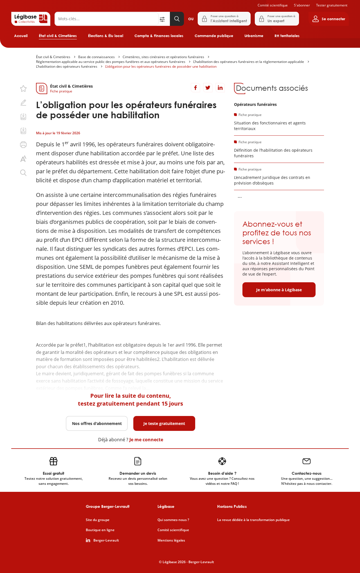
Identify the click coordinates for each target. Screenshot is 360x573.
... (240, 195)
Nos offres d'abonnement (97, 423)
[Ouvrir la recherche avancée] (164, 19)
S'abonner (302, 5)
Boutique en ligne (100, 530)
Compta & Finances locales (158, 35)
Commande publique (214, 35)
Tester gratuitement (331, 5)
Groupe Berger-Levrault (107, 506)
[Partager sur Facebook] (195, 87)
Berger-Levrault (106, 540)
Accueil (21, 35)
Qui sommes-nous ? (173, 520)
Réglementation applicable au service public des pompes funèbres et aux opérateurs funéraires (110, 61)
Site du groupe (97, 520)
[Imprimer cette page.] (23, 144)
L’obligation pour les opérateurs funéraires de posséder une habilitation (161, 66)
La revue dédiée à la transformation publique (253, 520)
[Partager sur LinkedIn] (220, 87)
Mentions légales (171, 540)
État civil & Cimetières (58, 35)
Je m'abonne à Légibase (279, 289)
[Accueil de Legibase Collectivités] (30, 19)
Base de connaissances (96, 56)
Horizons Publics (232, 506)
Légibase (166, 506)
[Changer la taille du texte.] (23, 158)
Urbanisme (253, 35)
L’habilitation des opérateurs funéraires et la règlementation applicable (248, 61)
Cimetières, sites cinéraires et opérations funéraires (163, 56)
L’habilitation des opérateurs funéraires (66, 66)
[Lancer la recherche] (177, 19)
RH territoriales (287, 35)
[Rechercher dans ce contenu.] (23, 172)
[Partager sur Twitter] (208, 87)
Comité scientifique (273, 5)
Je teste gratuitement (164, 423)
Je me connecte (146, 439)
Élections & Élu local (105, 35)
